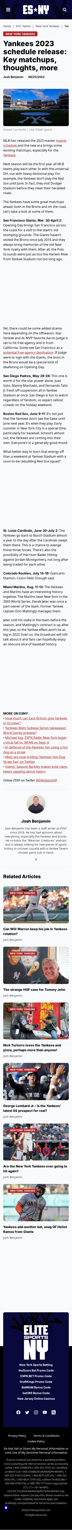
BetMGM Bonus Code (36, 1387)
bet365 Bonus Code (36, 1393)
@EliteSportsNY (46, 780)
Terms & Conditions (46, 1436)
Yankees (9, 155)
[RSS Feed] (54, 1412)
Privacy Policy (17, 1436)
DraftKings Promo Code (36, 1381)
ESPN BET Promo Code (36, 1376)
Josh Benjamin (13, 77)
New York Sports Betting (36, 1364)
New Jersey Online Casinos (36, 1398)
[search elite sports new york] (64, 10)
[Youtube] (45, 1412)
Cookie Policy (36, 1441)
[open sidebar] (8, 10)
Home (7, 26)
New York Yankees (48, 26)
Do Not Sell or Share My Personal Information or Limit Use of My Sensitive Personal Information (36, 1450)
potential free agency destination (28, 352)
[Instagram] (36, 1412)
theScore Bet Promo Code (36, 1370)
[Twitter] (27, 1412)
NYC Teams (23, 26)
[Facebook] (18, 1412)
